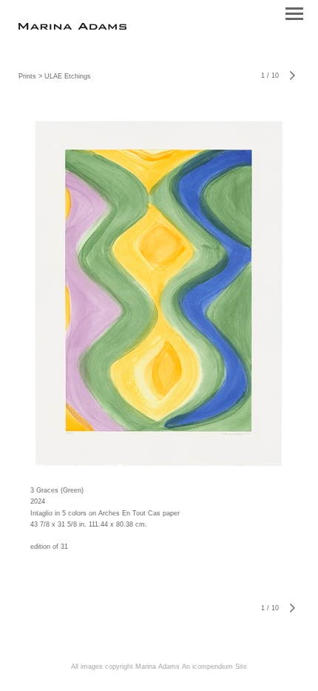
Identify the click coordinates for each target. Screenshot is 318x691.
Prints (27, 76)
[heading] (72, 27)
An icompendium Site (214, 666)
